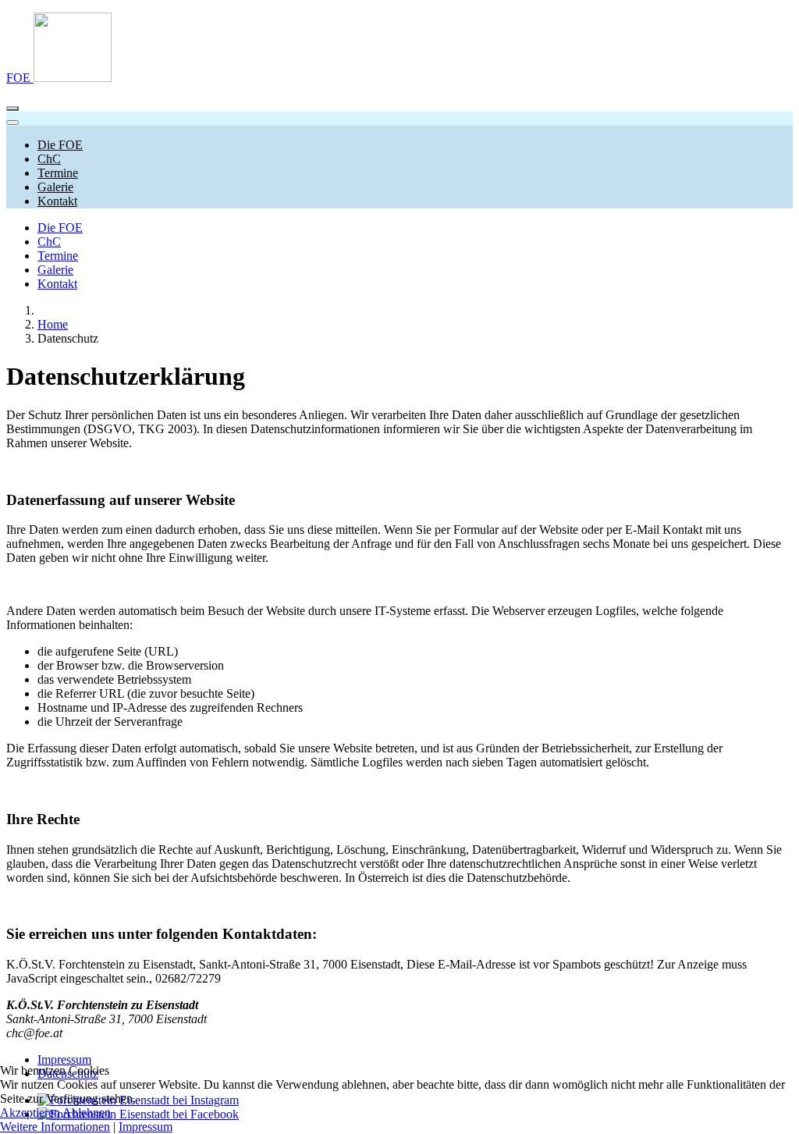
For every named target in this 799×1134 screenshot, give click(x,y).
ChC (49, 241)
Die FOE (60, 227)
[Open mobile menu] (12, 108)
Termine (57, 255)
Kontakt (57, 283)
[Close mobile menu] (12, 122)
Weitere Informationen (55, 1126)
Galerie (55, 269)
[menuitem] (60, 144)
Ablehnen (86, 1112)
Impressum (64, 1059)
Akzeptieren (30, 1112)
